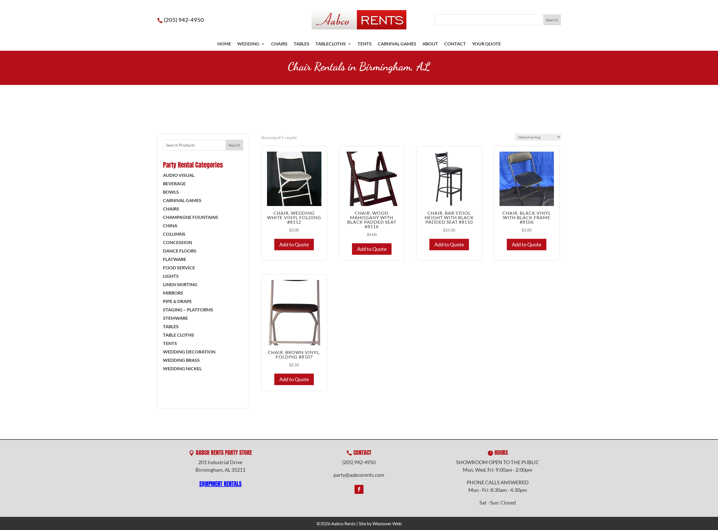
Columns (174, 234)
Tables (301, 44)
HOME (224, 44)
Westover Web (387, 523)
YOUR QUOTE (486, 44)
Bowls (171, 192)
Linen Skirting (180, 285)
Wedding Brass (181, 360)
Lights (171, 276)
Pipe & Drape (177, 301)
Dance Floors (179, 251)
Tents (170, 343)
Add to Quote (294, 244)
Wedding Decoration (189, 352)
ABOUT (430, 44)
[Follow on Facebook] (359, 489)
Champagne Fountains (190, 217)
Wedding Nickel (182, 369)
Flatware (174, 259)
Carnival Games (397, 44)
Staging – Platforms (188, 310)
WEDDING (248, 44)
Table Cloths (178, 335)
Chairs (279, 44)
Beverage (174, 184)
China (170, 226)
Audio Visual (178, 175)
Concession (177, 242)
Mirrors (173, 293)
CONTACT (455, 44)
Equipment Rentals (220, 483)
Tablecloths (331, 44)
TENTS (365, 44)
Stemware (175, 318)
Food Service (179, 268)
